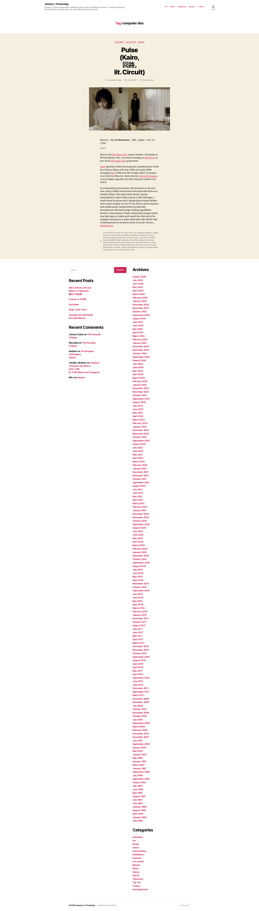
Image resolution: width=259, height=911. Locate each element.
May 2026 (138, 287)
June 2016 (138, 664)
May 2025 (138, 329)
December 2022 (141, 430)
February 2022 (140, 465)
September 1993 (141, 779)
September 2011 (141, 692)
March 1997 (138, 765)
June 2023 (138, 409)
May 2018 (137, 601)
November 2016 (141, 650)
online (137, 245)
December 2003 (141, 733)
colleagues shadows (144, 233)
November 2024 (141, 350)
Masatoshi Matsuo (143, 242)
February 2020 (140, 548)
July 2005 (138, 719)
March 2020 (139, 545)
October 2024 (140, 353)
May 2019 (137, 576)
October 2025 (140, 311)
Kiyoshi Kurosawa (148, 176)
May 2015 (137, 671)
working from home (127, 250)
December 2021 (141, 472)
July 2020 (138, 531)
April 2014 (138, 674)
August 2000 (139, 747)
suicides (106, 250)
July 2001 (138, 740)
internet (130, 238)
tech (111, 250)
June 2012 (138, 685)
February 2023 (140, 423)
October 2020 (140, 521)
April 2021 (138, 500)
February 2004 (140, 730)
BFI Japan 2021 (120, 154)
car (135, 233)
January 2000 (140, 754)
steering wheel (132, 247)
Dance (136, 847)
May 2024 (138, 371)
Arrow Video (107, 233)
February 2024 (140, 381)
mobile (116, 245)
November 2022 (141, 433)
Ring (112, 173)
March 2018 (138, 608)
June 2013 (138, 681)
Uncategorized (140, 889)
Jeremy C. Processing (56, 4)
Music (201, 7)
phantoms (144, 245)
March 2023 (139, 420)
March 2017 (138, 643)
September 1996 (141, 772)
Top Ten (137, 882)
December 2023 (141, 388)
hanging (112, 238)
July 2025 (138, 322)
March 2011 (138, 695)
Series (136, 872)
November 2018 (141, 583)
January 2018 (139, 615)
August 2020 (139, 528)
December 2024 (141, 346)
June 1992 (138, 789)
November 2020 (141, 517)
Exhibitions (182, 7)
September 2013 (141, 678)
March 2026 (139, 294)
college (155, 233)
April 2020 (138, 542)
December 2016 (141, 646)
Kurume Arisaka (124, 242)
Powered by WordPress (107, 905)
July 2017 (137, 629)
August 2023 (139, 402)
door (152, 235)
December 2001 (141, 737)
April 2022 (138, 458)
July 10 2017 (132, 80)
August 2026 (139, 276)
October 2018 (139, 587)
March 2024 (139, 378)
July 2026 (138, 280)
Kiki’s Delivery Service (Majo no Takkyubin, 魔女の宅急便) (80, 290)
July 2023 (138, 406)
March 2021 (138, 503)
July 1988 (138, 821)
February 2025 (140, 339)
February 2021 (140, 507)
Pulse (102, 166)
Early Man (74, 304)
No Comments (148, 80)
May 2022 (138, 454)
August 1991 (139, 796)
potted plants (108, 247)
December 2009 (141, 699)
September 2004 (141, 723)
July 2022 (138, 447)
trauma (116, 250)
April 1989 (138, 814)
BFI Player (150, 157)
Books (172, 7)
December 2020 (141, 514)
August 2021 (139, 486)
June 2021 (138, 493)
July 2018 (138, 594)
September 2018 (141, 590)
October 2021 (139, 479)
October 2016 (139, 653)
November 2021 (141, 475)
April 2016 (138, 667)
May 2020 (138, 538)
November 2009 (141, 702)
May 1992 (137, 793)
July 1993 (138, 786)
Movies (192, 7)
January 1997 (139, 768)
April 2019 (138, 580)
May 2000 (138, 751)
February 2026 (140, 297)
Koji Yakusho (149, 240)
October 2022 (140, 437)
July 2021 (137, 489)
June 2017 (138, 632)
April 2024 (138, 374)
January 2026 (140, 301)
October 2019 (139, 559)
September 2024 (141, 357)
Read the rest (106, 225)
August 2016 (139, 660)
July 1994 (138, 775)
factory (105, 238)
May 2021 (137, 496)
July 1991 (137, 800)
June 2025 (138, 325)
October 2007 (140, 709)
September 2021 (141, 482)
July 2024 (138, 364)
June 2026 (138, 283)
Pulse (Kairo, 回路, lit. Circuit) (129, 61)
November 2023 (141, 392)
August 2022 (139, 444)
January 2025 (139, 343)
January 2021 (139, 510)
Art (166, 7)
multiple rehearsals (127, 245)
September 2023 (141, 399)
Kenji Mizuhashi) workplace (120, 240)
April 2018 (138, 604)
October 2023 (140, 395)
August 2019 (139, 566)
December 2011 (141, 688)
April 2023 (138, 416)
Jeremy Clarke (116, 80)
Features (119, 42)
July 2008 (138, 705)
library (133, 242)
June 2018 (138, 597)
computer (106, 235)
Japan (136, 238)
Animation (138, 837)
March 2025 (139, 336)
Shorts (136, 875)
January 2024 (140, 385)
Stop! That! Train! (78, 309)
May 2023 (138, 413)
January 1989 (139, 817)
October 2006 (140, 716)
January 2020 (140, 552)
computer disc (116, 235)
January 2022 (139, 468)
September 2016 (141, 657)
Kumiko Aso (113, 242)
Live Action (130, 42)
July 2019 (138, 569)
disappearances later (137, 235)
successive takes (151, 247)
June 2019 (138, 573)
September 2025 (141, 315)
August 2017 (139, 625)
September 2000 (141, 744)
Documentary (139, 851)
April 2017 (138, 639)
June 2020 (138, 535)
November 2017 (141, 618)
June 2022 (138, 451)
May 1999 (138, 758)
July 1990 (138, 803)
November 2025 (141, 308)
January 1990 (139, 807)
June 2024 (138, 367)
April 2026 (138, 290)
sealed (123, 247)
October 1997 (139, 761)
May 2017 (137, 636)
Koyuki (105, 242)
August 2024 (139, 360)
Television (138, 879)
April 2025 (138, 332)
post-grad (152, 245)
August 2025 (139, 318)
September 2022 (141, 440)
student (141, 247)
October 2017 (139, 622)
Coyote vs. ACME (77, 299)
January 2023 (139, 426)
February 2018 (140, 611)
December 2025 (141, 304)
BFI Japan (117, 233)
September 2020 (141, 524)
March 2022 (139, 461)
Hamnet (81, 377)
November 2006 (141, 712)
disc (147, 235)
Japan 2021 (143, 238)
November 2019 (141, 555)
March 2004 (139, 726)
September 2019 (141, 562)
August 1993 (139, 782)
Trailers (137, 886)
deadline (126, 235)
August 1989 (139, 810)
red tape (117, 247)
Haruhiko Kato (121, 238)
